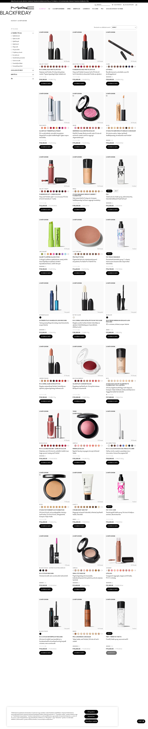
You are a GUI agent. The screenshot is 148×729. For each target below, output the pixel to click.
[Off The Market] (90, 66)
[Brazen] (57, 446)
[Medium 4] (87, 507)
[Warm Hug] (45, 191)
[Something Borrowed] (54, 191)
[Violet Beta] (62, 254)
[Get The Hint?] (65, 66)
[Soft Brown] (75, 254)
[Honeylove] (93, 128)
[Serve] (54, 128)
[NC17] (120, 128)
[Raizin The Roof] (99, 128)
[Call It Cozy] (45, 381)
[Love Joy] (81, 446)
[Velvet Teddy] (42, 66)
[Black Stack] (40, 634)
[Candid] (45, 128)
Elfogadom (91, 712)
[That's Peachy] (96, 381)
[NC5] (109, 381)
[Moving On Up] (96, 66)
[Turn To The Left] (78, 66)
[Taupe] (48, 66)
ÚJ (49, 8)
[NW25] (78, 191)
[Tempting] (99, 570)
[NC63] (126, 128)
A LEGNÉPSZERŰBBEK (58, 8)
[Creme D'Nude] (42, 381)
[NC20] (109, 128)
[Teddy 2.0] (84, 66)
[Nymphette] (112, 570)
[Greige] (120, 66)
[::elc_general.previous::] (40, 66)
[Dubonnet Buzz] (93, 66)
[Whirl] (54, 66)
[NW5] (115, 381)
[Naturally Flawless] (99, 446)
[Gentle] (75, 446)
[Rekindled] (62, 191)
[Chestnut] (123, 66)
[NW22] (75, 191)
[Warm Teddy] (51, 66)
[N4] (123, 381)
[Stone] (112, 66)
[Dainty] (78, 446)
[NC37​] (51, 507)
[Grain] (84, 570)
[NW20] (84, 634)
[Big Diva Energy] (75, 381)
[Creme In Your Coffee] (51, 381)
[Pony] (81, 128)
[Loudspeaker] (90, 128)
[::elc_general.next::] (68, 66)
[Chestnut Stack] (46, 570)
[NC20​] (42, 507)
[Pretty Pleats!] (48, 191)
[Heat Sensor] (51, 254)
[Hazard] (48, 254)
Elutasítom (91, 716)
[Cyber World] (129, 66)
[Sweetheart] (65, 381)
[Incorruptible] (109, 446)
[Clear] (45, 254)
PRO (102, 8)
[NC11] (115, 128)
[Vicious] (45, 446)
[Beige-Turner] (117, 66)
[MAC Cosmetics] (22, 8)
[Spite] (126, 570)
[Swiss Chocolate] (96, 254)
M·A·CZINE (95, 8)
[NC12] (120, 381)
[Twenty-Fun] (81, 66)
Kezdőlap (13, 20)
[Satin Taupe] (87, 254)
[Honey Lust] (93, 570)
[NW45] (75, 634)
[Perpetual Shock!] (123, 446)
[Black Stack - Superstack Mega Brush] (40, 570)
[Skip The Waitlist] (115, 446)
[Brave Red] (57, 381)
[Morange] (62, 381)
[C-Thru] (115, 570)
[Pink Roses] (65, 191)
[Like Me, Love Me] (90, 446)
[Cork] (109, 66)
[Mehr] (62, 66)
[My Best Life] (87, 66)
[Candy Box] (129, 570)
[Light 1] (99, 507)
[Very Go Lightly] (132, 570)
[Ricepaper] (78, 570)
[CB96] (78, 128)
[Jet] (57, 254)
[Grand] (90, 381)
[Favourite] (48, 128)
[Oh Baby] (109, 570)
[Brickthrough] (99, 66)
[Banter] (51, 128)
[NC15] (112, 128)
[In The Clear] (74, 317)
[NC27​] (48, 507)
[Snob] (75, 128)
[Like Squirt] (42, 254)
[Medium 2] (84, 507)
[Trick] (59, 128)
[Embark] (84, 254)
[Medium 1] (81, 507)
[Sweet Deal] (59, 66)
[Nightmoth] (132, 66)
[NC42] (62, 507)
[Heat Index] (93, 381)
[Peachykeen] (96, 128)
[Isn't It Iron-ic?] (132, 446)
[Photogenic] (65, 128)
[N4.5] (132, 381)
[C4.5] (84, 191)
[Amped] (54, 254)
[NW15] (87, 634)
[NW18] (117, 128)
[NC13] (126, 381)
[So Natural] (87, 381)
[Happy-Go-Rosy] (87, 446)
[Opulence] (54, 446)
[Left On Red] (59, 381)
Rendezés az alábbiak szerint (102, 27)
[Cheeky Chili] (84, 128)
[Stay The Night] (129, 446)
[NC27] (123, 128)
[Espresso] (90, 254)
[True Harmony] (84, 381)
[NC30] (129, 128)
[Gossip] (62, 446)
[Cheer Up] (99, 381)
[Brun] (93, 254)
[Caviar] (126, 66)
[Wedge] (78, 254)
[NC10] (132, 128)
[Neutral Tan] (126, 446)
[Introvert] (42, 128)
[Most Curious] (48, 446)
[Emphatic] (59, 446)
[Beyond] (62, 128)
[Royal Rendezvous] (99, 254)
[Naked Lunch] (90, 570)
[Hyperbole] (65, 446)
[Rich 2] (96, 507)
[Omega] (75, 570)
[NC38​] (54, 507)
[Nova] (65, 254)
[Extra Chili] (51, 446)
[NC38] (99, 191)
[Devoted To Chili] (75, 66)
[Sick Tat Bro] (112, 446)
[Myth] (48, 381)
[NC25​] (45, 507)
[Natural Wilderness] (96, 570)
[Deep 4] (93, 507)
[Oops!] (57, 128)
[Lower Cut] (59, 254)
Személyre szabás (91, 721)
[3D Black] (107, 317)
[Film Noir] (54, 381)
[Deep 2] (90, 507)
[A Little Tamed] (51, 191)
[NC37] (96, 191)
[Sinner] (87, 128)
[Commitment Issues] (117, 446)
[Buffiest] (59, 191)
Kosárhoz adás (46, 83)
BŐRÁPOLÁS (76, 8)
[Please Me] (117, 570)
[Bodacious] (42, 446)
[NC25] (90, 634)
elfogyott (111, 652)
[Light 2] (75, 507)
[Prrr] (120, 570)
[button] (141, 721)
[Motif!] (87, 570)
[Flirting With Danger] (93, 446)
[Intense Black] (40, 317)
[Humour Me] (96, 446)
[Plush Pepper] (81, 381)
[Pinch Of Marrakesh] (78, 381)
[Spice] (123, 570)
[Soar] (57, 66)
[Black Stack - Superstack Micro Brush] (43, 570)
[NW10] (117, 381)
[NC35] (93, 191)
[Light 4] (78, 507)
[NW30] (90, 191)
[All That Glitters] (81, 570)
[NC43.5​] (65, 507)
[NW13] (129, 381)
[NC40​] (57, 507)
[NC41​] (59, 507)
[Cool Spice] (115, 66)
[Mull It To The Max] (45, 66)
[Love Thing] (84, 446)
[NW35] (99, 634)
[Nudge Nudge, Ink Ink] (120, 446)
